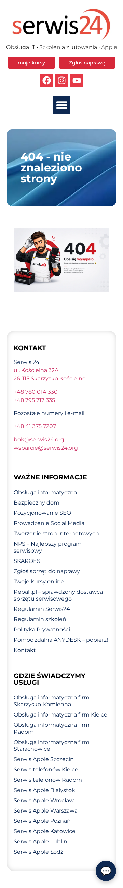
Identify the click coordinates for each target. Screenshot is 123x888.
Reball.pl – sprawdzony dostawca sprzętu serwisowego (58, 595)
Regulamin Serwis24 (42, 609)
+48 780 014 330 (36, 392)
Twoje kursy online (39, 581)
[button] (62, 105)
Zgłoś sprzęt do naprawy (47, 571)
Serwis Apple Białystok (44, 790)
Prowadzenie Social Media (49, 523)
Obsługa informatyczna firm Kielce (60, 714)
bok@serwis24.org (39, 439)
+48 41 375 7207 (35, 426)
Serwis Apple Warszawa (46, 810)
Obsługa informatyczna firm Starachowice (52, 745)
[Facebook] (46, 80)
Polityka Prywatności (42, 629)
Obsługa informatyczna (45, 492)
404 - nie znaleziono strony (51, 167)
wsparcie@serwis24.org (46, 448)
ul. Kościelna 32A (36, 370)
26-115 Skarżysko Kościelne (50, 378)
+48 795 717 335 (34, 400)
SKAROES (27, 561)
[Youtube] (76, 80)
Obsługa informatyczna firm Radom (52, 728)
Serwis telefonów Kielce (46, 769)
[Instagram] (61, 80)
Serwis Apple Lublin (40, 841)
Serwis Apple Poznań (42, 821)
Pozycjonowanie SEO (42, 513)
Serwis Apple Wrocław (44, 800)
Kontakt (25, 650)
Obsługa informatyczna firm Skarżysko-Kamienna (52, 701)
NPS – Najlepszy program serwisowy (48, 547)
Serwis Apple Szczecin (44, 759)
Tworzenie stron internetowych (56, 533)
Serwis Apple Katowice (45, 831)
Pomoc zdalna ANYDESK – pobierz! (61, 640)
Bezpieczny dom (36, 502)
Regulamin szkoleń (40, 619)
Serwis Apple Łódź (38, 852)
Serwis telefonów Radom (48, 780)
